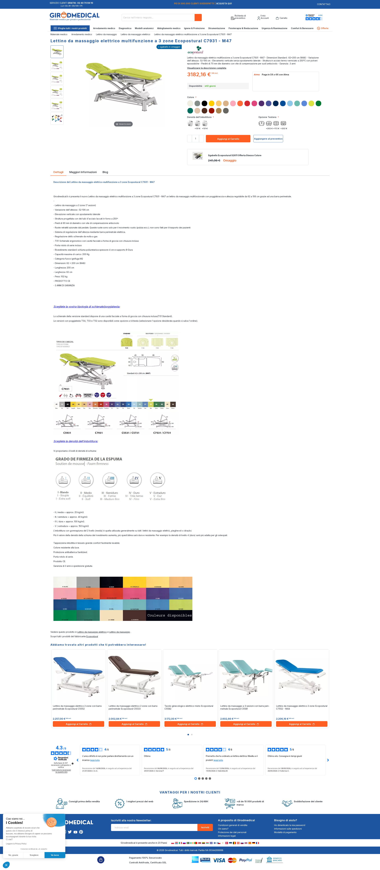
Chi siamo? (223, 828)
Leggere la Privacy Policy (16, 844)
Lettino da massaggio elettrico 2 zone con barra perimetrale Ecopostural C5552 (77, 707)
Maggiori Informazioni (83, 172)
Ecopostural (92, 636)
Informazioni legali (227, 836)
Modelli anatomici (144, 28)
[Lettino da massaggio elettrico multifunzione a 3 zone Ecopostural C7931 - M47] (57, 51)
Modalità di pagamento (285, 832)
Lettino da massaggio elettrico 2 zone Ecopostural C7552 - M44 (301, 707)
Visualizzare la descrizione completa (206, 68)
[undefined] (72, 763)
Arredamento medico (104, 28)
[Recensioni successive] (328, 760)
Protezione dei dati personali (232, 832)
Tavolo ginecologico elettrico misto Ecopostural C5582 (188, 707)
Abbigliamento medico (168, 28)
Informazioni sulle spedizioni (288, 828)
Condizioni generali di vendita (232, 825)
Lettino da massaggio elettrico (136, 34)
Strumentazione (216, 28)
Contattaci (323, 4)
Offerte (323, 28)
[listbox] (258, 105)
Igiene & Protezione (194, 28)
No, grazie (13, 855)
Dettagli (58, 172)
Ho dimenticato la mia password (289, 825)
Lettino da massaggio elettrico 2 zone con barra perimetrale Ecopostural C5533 (133, 707)
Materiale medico (59, 34)
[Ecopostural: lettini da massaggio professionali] (258, 50)
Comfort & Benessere (302, 28)
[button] (188, 734)
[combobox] (162, 17)
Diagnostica (125, 28)
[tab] (58, 172)
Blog (105, 172)
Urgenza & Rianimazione (274, 28)
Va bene (55, 855)
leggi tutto (95, 760)
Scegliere (34, 855)
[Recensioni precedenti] (77, 760)
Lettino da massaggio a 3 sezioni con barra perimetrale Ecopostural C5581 (244, 707)
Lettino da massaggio (106, 34)
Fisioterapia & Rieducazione (243, 28)
